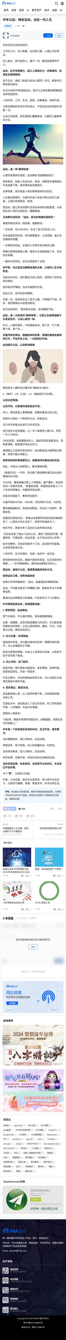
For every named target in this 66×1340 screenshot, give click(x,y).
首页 (6, 10)
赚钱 (52, 1167)
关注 (49, 36)
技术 (46, 10)
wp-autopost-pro (52, 1144)
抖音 (6, 1157)
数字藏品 (30, 1157)
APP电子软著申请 (24, 1130)
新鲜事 (8, 26)
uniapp (20, 1144)
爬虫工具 (23, 1162)
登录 (33, 947)
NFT (6, 1139)
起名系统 (8, 1171)
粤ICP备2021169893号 (33, 1323)
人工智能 (36, 1148)
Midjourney (53, 1135)
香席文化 (30, 1171)
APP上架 (33, 1125)
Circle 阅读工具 (42, 902)
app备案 (8, 1130)
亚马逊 (25, 1148)
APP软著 (41, 1130)
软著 (19, 1171)
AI (28, 10)
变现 (21, 10)
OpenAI (30, 1139)
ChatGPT (54, 1130)
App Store (19, 1125)
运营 (54, 10)
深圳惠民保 (9, 1162)
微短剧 (51, 1153)
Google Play (10, 1135)
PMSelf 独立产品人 (41, 1318)
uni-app (8, 1144)
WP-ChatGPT (10, 1148)
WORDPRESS (34, 1144)
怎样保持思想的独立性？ (51, 828)
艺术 (19, 1167)
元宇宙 (7, 1153)
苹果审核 (30, 1167)
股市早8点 (49, 1162)
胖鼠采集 (8, 1167)
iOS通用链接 (38, 1135)
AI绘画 (7, 1125)
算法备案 (36, 1162)
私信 (59, 36)
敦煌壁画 (18, 1157)
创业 (17, 1153)
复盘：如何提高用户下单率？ (49, 869)
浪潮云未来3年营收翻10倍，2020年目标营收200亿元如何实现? (16, 872)
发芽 (13, 10)
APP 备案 (46, 1125)
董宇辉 (42, 1167)
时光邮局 (43, 1157)
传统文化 (49, 1148)
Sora (41, 1139)
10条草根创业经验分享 (14, 902)
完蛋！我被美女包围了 (34, 1153)
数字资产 (37, 10)
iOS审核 (24, 1135)
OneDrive (18, 1139)
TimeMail (52, 1139)
